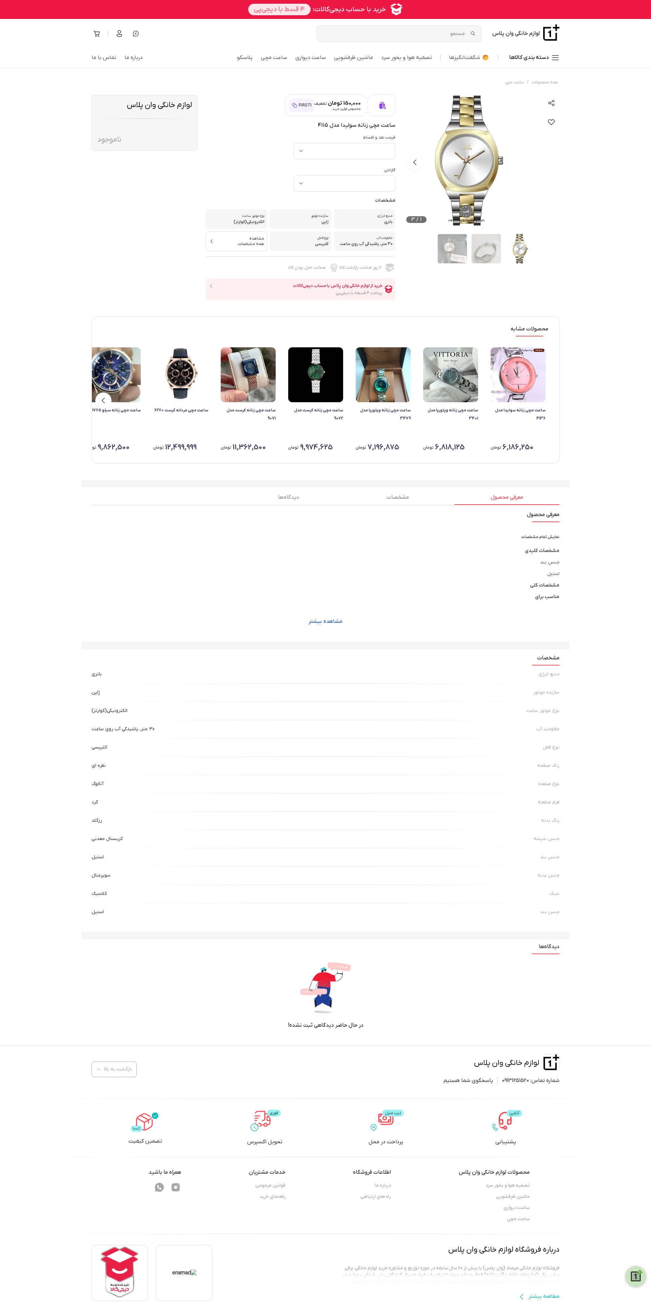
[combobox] (344, 151)
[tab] (506, 499)
